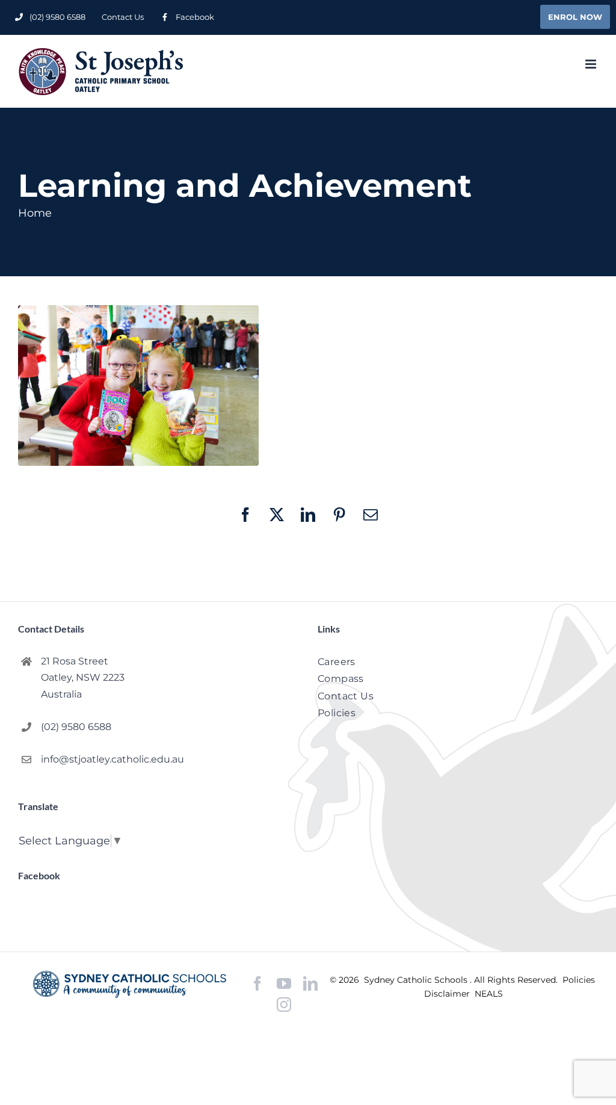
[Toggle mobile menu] (591, 64)
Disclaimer (448, 993)
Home (35, 213)
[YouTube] (284, 983)
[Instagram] (284, 1004)
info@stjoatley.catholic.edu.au (112, 759)
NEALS (489, 993)
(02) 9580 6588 (76, 726)
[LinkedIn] (310, 983)
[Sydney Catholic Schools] (129, 984)
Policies (578, 979)
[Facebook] (257, 983)
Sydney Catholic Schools (417, 979)
